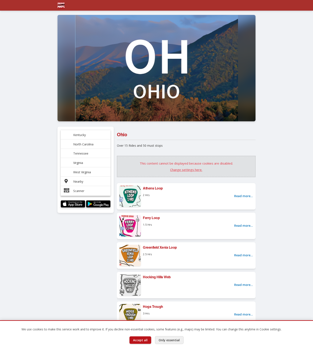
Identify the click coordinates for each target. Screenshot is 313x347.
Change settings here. (186, 170)
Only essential (169, 340)
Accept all (140, 340)
